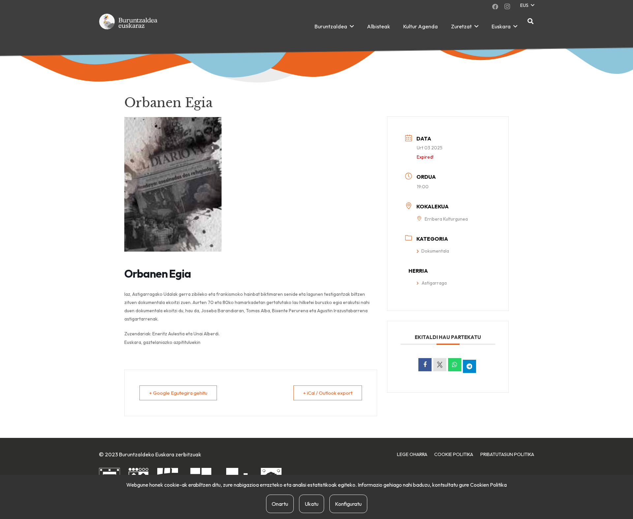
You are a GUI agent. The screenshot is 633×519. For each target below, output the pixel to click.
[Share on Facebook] (425, 364)
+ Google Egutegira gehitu (178, 393)
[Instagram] (507, 7)
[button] (527, 5)
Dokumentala (435, 251)
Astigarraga (434, 283)
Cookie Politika (453, 454)
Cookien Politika (488, 484)
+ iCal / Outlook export (327, 393)
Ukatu (311, 504)
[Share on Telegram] (469, 366)
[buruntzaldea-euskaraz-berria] (128, 26)
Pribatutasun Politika (507, 454)
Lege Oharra (412, 454)
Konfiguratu (348, 504)
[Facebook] (495, 7)
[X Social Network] (439, 364)
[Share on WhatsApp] (454, 364)
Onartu (280, 504)
